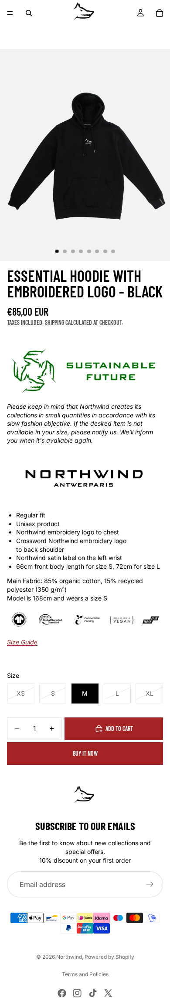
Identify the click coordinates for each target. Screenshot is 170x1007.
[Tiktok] (93, 993)
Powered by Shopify (109, 957)
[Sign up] (150, 884)
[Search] (28, 13)
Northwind (69, 957)
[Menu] (10, 13)
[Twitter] (108, 993)
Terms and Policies (85, 974)
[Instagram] (77, 993)
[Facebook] (62, 993)
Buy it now (85, 753)
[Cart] (159, 13)
